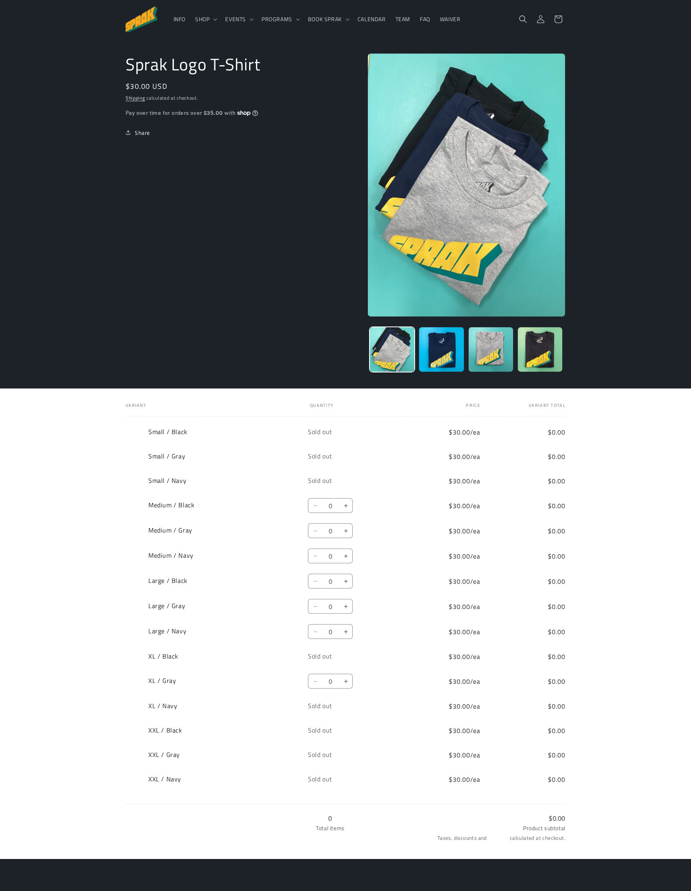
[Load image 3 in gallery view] (490, 349)
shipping (498, 838)
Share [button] (142, 132)
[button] (205, 19)
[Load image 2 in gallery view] (441, 349)
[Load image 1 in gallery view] (392, 349)
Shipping (135, 98)
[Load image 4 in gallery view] (540, 349)
